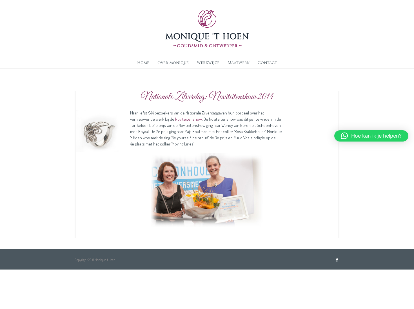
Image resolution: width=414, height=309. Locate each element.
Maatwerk (239, 62)
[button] (371, 136)
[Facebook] (337, 260)
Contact (267, 62)
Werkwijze (208, 62)
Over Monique (173, 62)
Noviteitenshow (188, 119)
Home (143, 62)
